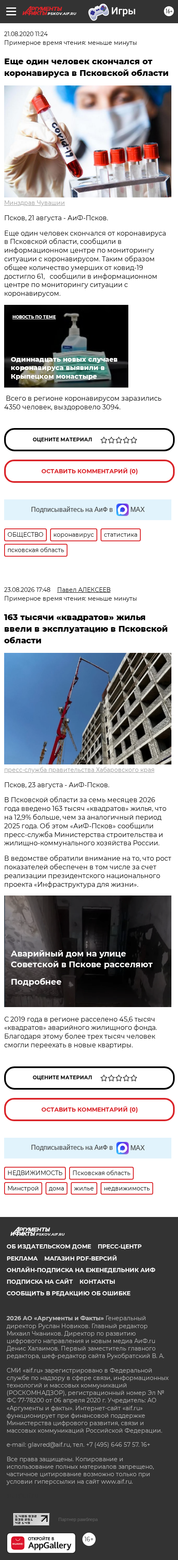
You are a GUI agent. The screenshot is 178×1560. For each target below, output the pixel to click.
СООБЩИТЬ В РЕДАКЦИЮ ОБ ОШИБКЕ (68, 1293)
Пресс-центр (120, 1246)
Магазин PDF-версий (80, 1258)
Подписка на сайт (40, 1281)
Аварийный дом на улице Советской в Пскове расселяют (82, 959)
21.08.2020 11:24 (26, 34)
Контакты (97, 1281)
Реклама (22, 1258)
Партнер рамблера (78, 1519)
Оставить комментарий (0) (89, 471)
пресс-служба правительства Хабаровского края (79, 770)
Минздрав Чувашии (34, 203)
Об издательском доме (49, 1246)
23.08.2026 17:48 (27, 590)
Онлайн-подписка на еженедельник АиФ (81, 1270)
